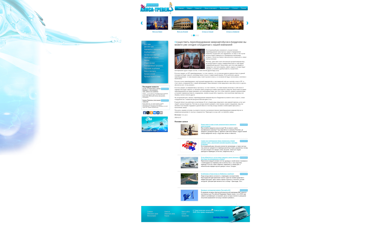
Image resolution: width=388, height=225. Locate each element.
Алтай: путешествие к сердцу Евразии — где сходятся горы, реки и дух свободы (151, 90)
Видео (189, 8)
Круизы (146, 60)
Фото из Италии (182, 32)
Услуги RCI (185, 216)
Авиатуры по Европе (151, 57)
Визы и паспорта (210, 8)
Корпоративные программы (153, 66)
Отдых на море (149, 63)
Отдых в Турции (207, 32)
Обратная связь (169, 213)
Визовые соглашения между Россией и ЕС (216, 190)
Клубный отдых (149, 52)
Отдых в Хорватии (232, 32)
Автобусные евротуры (152, 55)
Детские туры (149, 46)
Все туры (147, 44)
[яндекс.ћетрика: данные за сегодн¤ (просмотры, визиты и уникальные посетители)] (220, 217)
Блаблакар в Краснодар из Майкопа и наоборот (217, 174)
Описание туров (152, 213)
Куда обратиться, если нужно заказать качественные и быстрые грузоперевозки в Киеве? (220, 158)
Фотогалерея (224, 8)
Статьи (235, 8)
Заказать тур (149, 130)
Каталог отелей (149, 74)
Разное (243, 8)
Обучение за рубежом (152, 68)
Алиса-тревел (157, 8)
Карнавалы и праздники (152, 49)
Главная (181, 8)
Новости (198, 8)
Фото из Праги (157, 32)
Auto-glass (185, 115)
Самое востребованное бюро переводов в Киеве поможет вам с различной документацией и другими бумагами (219, 142)
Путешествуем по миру (152, 76)
